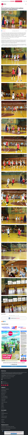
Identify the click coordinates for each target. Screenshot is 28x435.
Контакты (2, 411)
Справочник (3, 422)
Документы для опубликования (5, 429)
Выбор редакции (3, 390)
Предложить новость (19, 1)
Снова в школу (3, 399)
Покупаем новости (4, 417)
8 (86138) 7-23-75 (4, 381)
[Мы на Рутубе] (14, 1)
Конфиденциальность (4, 413)
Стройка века (3, 400)
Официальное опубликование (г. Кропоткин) (7, 426)
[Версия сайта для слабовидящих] (26, 1)
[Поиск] (24, 1)
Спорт (2, 6)
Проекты (2, 406)
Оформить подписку (14, 366)
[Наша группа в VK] (12, 1)
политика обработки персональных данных (15, 432)
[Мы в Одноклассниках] (13, 1)
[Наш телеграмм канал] (11, 1)
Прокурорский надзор (4, 397)
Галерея (2, 403)
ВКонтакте (18, 318)
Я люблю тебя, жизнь (4, 402)
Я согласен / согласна (13, 433)
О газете (2, 414)
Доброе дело (3, 394)
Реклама (2, 421)
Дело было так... (3, 393)
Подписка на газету (4, 416)
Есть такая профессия (4, 396)
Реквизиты (2, 419)
